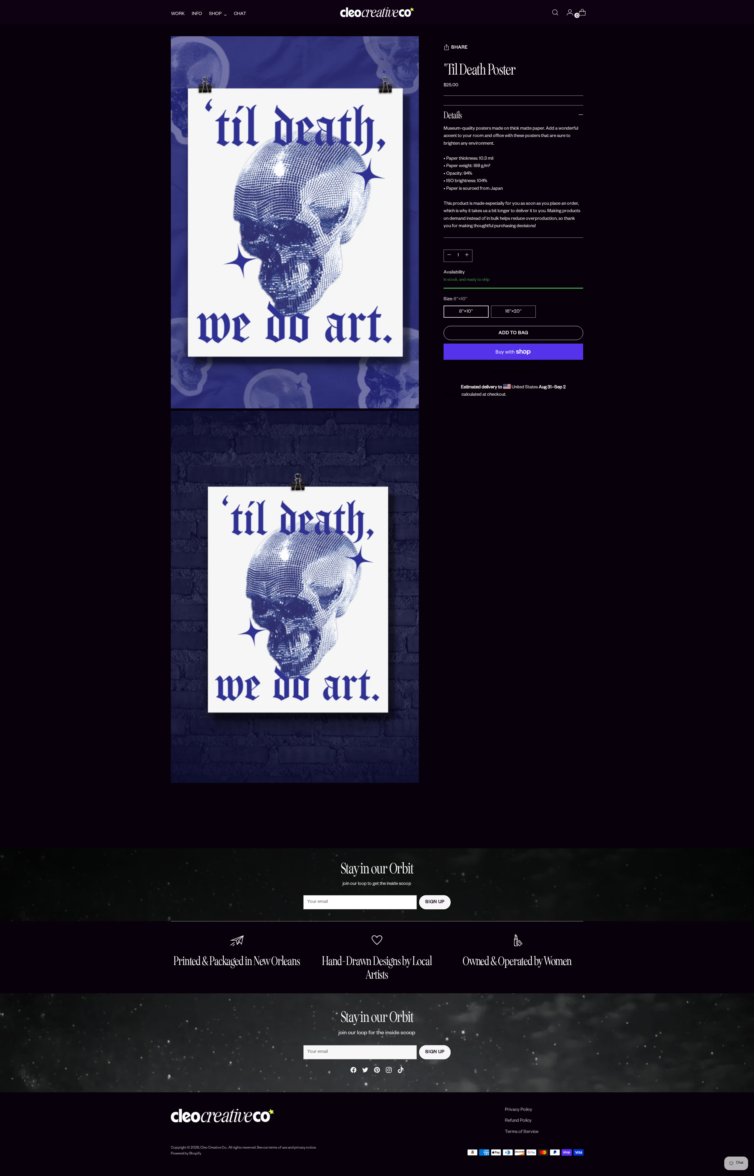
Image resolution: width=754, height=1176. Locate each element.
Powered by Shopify (186, 1154)
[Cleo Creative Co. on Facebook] (353, 1071)
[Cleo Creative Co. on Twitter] (365, 1071)
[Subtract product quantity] (467, 256)
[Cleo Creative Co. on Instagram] (388, 1071)
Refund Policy (518, 1121)
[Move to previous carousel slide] (565, 828)
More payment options (513, 371)
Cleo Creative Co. (213, 1148)
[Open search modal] (555, 12)
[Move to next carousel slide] (578, 828)
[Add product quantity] (449, 256)
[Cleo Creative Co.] (377, 12)
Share (459, 47)
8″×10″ (466, 311)
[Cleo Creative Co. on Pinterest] (377, 1071)
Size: (455, 299)
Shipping (452, 395)
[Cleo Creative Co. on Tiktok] (400, 1071)
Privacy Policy (518, 1110)
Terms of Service (521, 1132)
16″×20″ (513, 311)
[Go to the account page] (567, 12)
